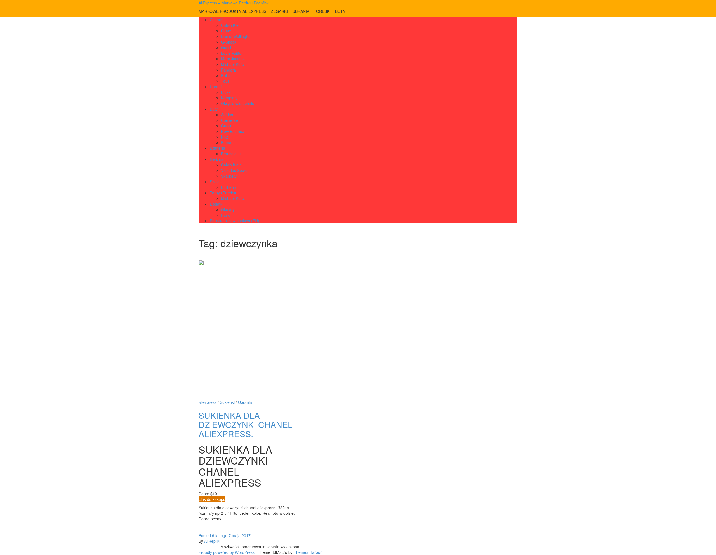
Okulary (228, 209)
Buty (214, 109)
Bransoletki (231, 153)
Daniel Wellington (236, 36)
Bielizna (216, 159)
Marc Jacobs (232, 58)
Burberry (228, 187)
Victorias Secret (235, 170)
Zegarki (216, 19)
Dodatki (216, 204)
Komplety (229, 98)
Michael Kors (232, 64)
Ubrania (217, 86)
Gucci (226, 47)
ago (213, 535)
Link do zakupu (212, 499)
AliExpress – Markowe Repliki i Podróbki (234, 3)
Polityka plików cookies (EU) (234, 220)
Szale (215, 181)
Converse (229, 120)
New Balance (232, 131)
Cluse (226, 31)
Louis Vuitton (232, 53)
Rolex (226, 75)
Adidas (227, 114)
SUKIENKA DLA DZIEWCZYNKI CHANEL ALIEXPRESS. (246, 424)
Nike (225, 137)
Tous (225, 81)
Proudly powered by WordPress (227, 552)
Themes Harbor (308, 552)
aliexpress (207, 402)
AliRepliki (212, 541)
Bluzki (226, 92)
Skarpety (229, 176)
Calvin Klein (231, 25)
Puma (226, 142)
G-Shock (228, 42)
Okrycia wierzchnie (237, 103)
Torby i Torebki (223, 193)
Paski (225, 215)
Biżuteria (217, 148)
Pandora (228, 70)
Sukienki (227, 402)
